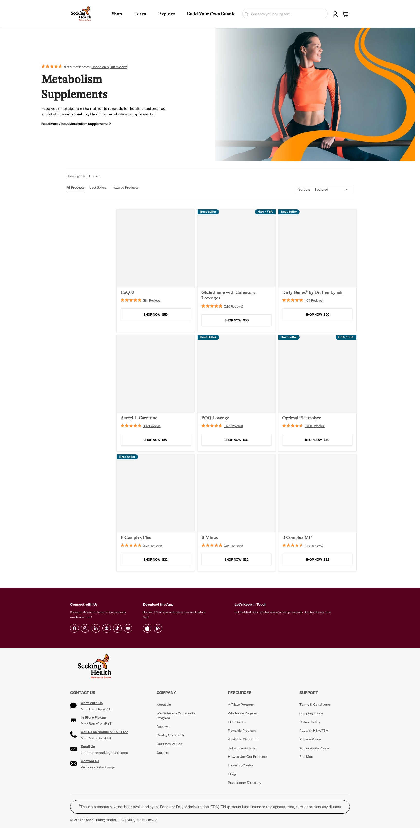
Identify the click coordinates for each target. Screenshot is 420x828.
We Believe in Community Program (176, 715)
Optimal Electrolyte (301, 417)
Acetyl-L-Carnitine (139, 417)
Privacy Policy (310, 739)
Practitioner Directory (244, 782)
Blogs (232, 774)
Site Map (306, 756)
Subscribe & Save (241, 748)
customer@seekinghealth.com (104, 752)
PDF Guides (237, 722)
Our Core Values (169, 743)
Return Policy (309, 722)
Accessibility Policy (314, 748)
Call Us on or (104, 732)
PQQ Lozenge (215, 417)
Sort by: (304, 189)
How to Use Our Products (247, 756)
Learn (140, 14)
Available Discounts (243, 739)
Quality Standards (170, 735)
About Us (164, 704)
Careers (163, 752)
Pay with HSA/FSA (313, 730)
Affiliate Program (241, 704)
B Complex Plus (136, 537)
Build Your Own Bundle (211, 14)
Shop (117, 14)
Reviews (163, 726)
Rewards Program (242, 730)
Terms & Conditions (314, 704)
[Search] (245, 13)
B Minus (209, 537)
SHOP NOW (156, 314)
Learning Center (240, 765)
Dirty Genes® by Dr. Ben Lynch (312, 292)
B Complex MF (297, 537)
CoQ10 (127, 292)
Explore (166, 14)
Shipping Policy (311, 713)
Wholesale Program (243, 713)
